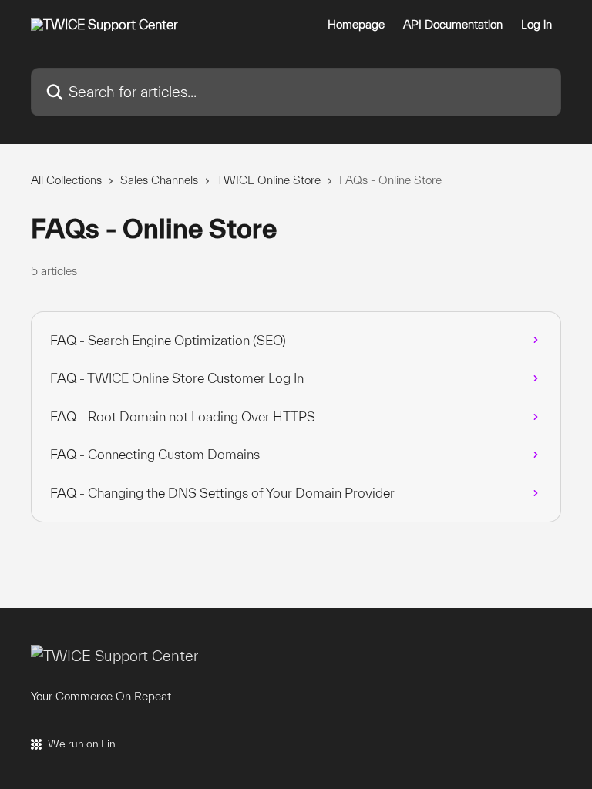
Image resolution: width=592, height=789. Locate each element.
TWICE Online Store (269, 179)
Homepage (356, 24)
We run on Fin (82, 743)
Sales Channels (159, 179)
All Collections (66, 179)
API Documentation (453, 24)
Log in (536, 24)
